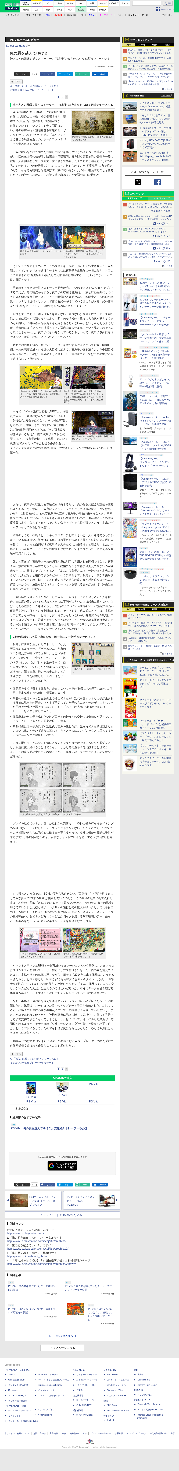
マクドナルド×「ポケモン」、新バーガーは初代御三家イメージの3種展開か (155, 724)
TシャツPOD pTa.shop (149, 1404)
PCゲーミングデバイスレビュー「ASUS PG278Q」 (81, 1200)
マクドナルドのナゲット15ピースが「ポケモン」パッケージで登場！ (155, 703)
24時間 (141, 45)
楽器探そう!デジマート (87, 1380)
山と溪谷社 (78, 1395)
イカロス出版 (109, 1370)
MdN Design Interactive (118, 1410)
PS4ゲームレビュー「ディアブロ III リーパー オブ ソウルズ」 (42, 1200)
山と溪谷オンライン (85, 1400)
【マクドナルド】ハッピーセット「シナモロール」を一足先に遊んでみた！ (155, 749)
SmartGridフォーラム (48, 1374)
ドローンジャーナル (17, 1395)
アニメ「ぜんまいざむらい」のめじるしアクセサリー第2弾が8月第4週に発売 (155, 383)
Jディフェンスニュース (118, 1380)
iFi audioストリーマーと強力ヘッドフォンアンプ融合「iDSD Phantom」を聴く (155, 131)
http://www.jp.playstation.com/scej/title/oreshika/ (36, 1241)
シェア (50, 74)
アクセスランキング (141, 40)
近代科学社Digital (84, 1415)
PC (82, 15)
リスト (35, 74)
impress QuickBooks (147, 1385)
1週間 (154, 45)
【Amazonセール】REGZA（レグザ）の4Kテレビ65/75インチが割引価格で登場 (155, 445)
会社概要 (119, 1433)
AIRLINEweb (113, 1374)
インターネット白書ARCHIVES (23, 1421)
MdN (105, 1401)
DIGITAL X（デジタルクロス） (52, 1395)
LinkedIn (102, 74)
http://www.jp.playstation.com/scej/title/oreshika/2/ (37, 1248)
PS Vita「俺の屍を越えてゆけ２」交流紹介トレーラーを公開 (49, 1128)
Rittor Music (79, 1370)
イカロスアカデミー (116, 1395)
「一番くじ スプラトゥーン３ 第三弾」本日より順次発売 (154, 580)
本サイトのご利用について (17, 1433)
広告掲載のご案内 (57, 1433)
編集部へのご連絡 (78, 1433)
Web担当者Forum (16, 1380)
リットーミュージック (86, 1374)
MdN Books (112, 1405)
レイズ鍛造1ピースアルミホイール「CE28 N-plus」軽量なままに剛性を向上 (155, 106)
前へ (18, 81)
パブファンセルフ (146, 1394)
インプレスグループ (136, 1433)
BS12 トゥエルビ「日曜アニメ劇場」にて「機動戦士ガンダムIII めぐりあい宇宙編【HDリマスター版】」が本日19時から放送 (155, 403)
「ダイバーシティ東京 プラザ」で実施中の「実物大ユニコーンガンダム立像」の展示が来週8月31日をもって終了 (150, 69)
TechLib (110, 1420)
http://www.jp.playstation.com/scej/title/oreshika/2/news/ (41, 1263)
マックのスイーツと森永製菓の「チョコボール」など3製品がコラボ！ (155, 762)
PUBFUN (138, 1390)
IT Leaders (13, 1390)
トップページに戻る (62, 1347)
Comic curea (144, 1380)
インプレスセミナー (47, 1390)
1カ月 (167, 45)
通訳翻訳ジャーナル (116, 1385)
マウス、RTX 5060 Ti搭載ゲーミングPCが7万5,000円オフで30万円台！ (154, 144)
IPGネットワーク (142, 1400)
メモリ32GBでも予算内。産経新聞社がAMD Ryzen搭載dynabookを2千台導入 (154, 119)
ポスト (24, 74)
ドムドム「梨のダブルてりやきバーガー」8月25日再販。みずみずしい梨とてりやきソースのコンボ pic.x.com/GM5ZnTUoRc (150, 257)
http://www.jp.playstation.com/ (25, 1233)
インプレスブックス (47, 1409)
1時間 (128, 45)
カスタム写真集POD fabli (150, 1409)
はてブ (67, 74)
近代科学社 (78, 1410)
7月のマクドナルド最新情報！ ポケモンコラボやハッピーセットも (152, 661)
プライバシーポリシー (100, 1433)
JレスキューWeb (115, 1390)
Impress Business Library (50, 1385)
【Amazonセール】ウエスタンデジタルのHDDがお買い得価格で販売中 (155, 482)
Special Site (137, 95)
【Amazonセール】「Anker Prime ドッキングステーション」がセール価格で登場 (155, 421)
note (85, 74)
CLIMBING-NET (83, 1405)
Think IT (12, 1374)
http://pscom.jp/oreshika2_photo (27, 1256)
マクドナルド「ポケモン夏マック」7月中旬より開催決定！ (155, 683)
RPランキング (135, 198)
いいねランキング (161, 198)
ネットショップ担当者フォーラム (53, 1380)
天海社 (141, 1374)
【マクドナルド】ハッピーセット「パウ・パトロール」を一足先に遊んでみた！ (155, 737)
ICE (136, 1370)
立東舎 (79, 1390)
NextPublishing (45, 1415)
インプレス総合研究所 (18, 1385)
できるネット (14, 1416)
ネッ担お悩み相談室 (17, 1401)
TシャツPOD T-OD (85, 1385)
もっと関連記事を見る (60, 1336)
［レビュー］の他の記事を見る (62, 1214)
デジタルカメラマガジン (19, 1410)
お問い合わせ (39, 1433)
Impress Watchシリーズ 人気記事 (149, 604)
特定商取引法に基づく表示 (162, 1433)
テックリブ (108, 1416)
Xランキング (137, 193)
